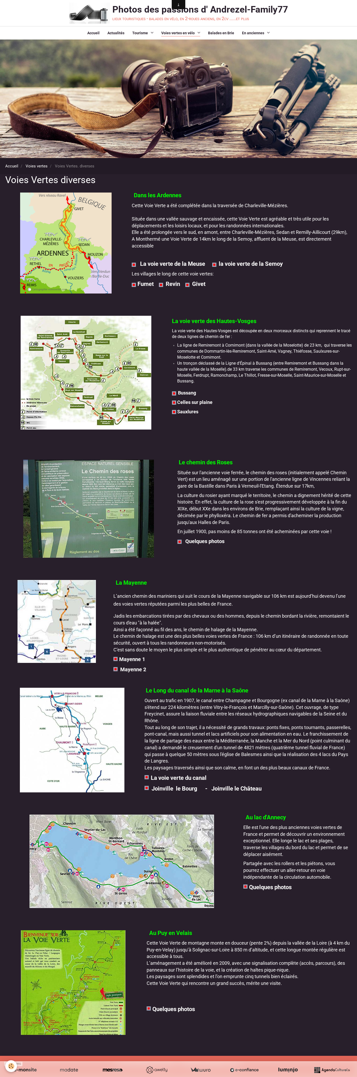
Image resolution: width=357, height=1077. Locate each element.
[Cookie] (11, 1066)
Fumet (145, 284)
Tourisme (140, 33)
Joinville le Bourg (174, 788)
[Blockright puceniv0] (136, 264)
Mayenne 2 (133, 669)
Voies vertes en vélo (178, 33)
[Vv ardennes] (65, 243)
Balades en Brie (221, 33)
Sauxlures (187, 411)
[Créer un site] (25, 1070)
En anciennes (253, 33)
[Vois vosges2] (86, 373)
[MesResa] (112, 1070)
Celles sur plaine (194, 402)
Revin (173, 284)
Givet (199, 284)
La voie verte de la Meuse (172, 264)
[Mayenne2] (56, 621)
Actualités (115, 33)
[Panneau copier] (88, 509)
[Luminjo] (288, 1070)
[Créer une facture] (200, 1070)
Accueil (93, 33)
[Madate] (69, 1070)
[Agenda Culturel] (332, 1070)
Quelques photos (205, 541)
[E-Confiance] (244, 1070)
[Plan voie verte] (121, 861)
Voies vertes (37, 166)
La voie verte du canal (177, 778)
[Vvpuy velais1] (73, 982)
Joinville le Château (236, 788)
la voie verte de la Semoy (251, 264)
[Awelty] (156, 1070)
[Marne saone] (72, 740)
